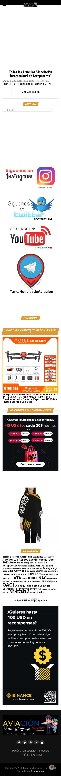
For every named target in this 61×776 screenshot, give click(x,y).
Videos (33, 592)
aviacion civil (46, 566)
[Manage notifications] (52, 767)
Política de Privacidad (32, 755)
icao (32, 577)
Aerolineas (16, 562)
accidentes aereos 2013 (43, 557)
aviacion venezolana (12, 568)
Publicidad (44, 750)
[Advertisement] (30, 39)
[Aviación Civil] (30, 307)
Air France (22, 566)
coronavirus (11, 574)
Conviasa (20, 570)
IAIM (56, 574)
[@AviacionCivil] (30, 191)
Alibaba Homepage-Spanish (30, 600)
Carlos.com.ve (37, 771)
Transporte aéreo (26, 588)
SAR (17, 586)
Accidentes (26, 557)
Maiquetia (52, 581)
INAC (42, 578)
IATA (16, 578)
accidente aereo (11, 557)
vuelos (40, 592)
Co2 (11, 571)
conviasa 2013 (35, 571)
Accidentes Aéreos (15, 559)
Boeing (46, 568)
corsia (22, 574)
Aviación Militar (28, 568)
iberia (24, 578)
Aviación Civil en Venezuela (24, 750)
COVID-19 (33, 574)
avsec (39, 568)
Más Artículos (30, 92)
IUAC (43, 581)
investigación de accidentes (27, 581)
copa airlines (50, 571)
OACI (8, 585)
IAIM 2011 (7, 578)
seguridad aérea (29, 585)
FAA (51, 574)
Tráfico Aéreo (43, 589)
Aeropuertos (10, 565)
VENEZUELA (19, 592)
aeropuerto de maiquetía (35, 563)
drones (44, 574)
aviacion (34, 565)
